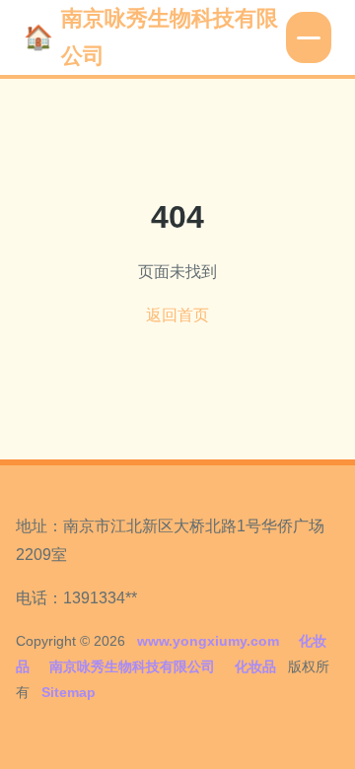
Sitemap (68, 692)
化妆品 (255, 666)
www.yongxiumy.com (208, 641)
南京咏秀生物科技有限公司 (169, 37)
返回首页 (177, 315)
